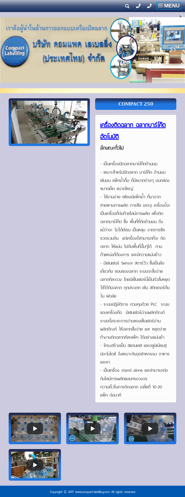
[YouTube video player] (35, 428)
